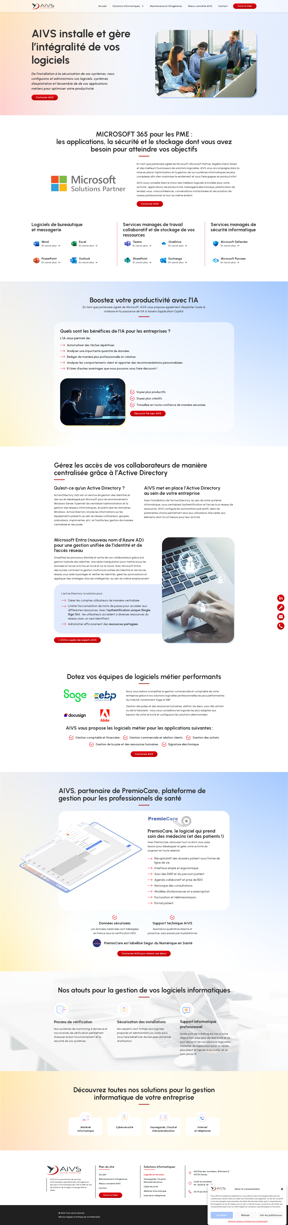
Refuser (245, 1215)
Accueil (102, 6)
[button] (282, 1189)
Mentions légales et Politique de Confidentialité (248, 1221)
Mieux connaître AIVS (200, 6)
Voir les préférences (271, 1215)
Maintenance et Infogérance (166, 6)
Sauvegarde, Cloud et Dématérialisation (155, 1180)
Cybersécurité (124, 1127)
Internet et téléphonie (155, 1195)
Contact (223, 6)
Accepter (222, 1215)
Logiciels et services (154, 1174)
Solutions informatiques (126, 6)
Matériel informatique (155, 1191)
